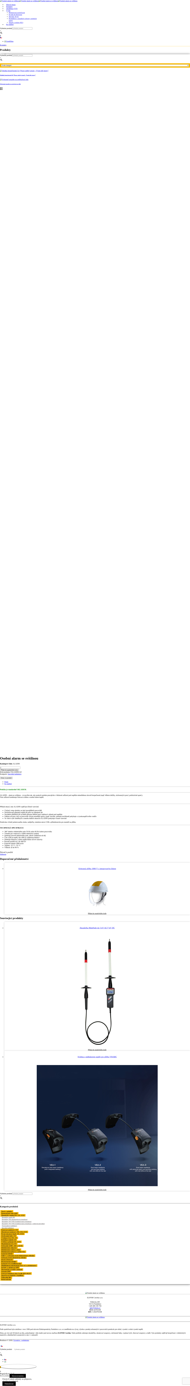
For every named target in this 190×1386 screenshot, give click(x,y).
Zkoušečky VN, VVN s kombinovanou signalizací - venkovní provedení (23, 1223)
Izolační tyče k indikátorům (11, 1263)
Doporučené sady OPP (9, 1213)
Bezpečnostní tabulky (8, 1261)
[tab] (97, 782)
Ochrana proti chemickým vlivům (13, 1257)
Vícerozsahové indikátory (9, 1226)
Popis (6, 782)
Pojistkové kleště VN (8, 1240)
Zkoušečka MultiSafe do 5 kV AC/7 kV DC (97, 928)
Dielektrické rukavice (9, 1248)
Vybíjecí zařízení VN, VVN (11, 1242)
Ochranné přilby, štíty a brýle (12, 1246)
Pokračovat (9, 1383)
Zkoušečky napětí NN (8, 1217)
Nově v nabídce (6, 1211)
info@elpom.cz (95, 1308)
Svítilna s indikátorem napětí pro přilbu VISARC (97, 1057)
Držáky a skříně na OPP (10, 1267)
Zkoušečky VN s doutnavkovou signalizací (14, 1219)
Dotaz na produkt (6, 778)
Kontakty (3, 45)
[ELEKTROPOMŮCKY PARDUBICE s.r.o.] (38, 1)
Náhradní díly (6, 1277)
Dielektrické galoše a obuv (10, 1250)
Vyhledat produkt (6, 28)
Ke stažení (8, 784)
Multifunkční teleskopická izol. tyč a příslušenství (18, 1265)
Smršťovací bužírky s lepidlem (12, 1275)
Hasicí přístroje (7, 1259)
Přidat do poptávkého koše (9, 770)
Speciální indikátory (15, 774)
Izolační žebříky (7, 1254)
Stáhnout (3, 854)
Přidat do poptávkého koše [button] (97, 913)
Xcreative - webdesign (21, 1340)
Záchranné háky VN (8, 1236)
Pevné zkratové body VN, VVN (12, 1234)
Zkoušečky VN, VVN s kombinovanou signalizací (16, 1221)
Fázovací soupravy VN (9, 1230)
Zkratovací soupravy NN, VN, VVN (14, 1232)
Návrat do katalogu (18, 1376)
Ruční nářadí (6, 1279)
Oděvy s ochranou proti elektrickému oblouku (17, 1256)
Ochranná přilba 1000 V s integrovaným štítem (97, 869)
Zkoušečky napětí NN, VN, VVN (13, 1215)
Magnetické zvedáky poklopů (11, 1269)
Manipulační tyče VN (8, 1244)
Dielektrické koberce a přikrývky (13, 1252)
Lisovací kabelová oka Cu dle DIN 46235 (16, 1273)
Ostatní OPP (5, 1271)
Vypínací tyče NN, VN (9, 1238)
